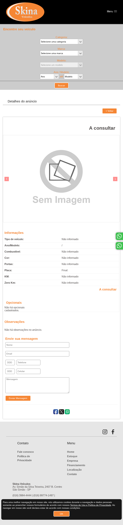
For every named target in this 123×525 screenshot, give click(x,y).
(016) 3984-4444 (21, 495)
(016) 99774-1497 (43, 495)
